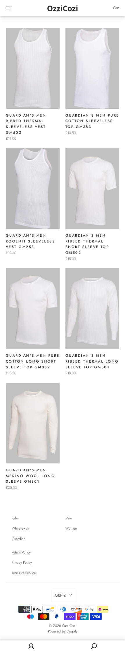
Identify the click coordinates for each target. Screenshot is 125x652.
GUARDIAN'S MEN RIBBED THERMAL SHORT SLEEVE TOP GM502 (87, 244)
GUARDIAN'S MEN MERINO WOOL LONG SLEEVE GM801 (30, 476)
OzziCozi (69, 625)
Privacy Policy (22, 562)
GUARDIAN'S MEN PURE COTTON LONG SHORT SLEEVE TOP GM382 (33, 361)
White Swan (20, 528)
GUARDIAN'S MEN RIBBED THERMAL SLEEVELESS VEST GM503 (26, 124)
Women (71, 528)
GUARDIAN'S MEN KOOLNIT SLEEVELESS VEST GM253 (30, 241)
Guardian (18, 539)
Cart (116, 7)
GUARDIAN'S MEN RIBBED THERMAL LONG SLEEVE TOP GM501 (92, 361)
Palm (15, 518)
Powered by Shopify (62, 631)
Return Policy (21, 552)
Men (68, 518)
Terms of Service (24, 573)
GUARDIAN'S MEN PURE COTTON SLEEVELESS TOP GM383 (92, 121)
